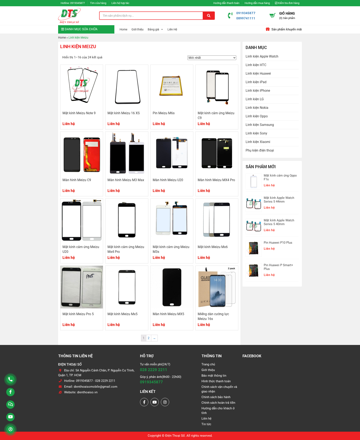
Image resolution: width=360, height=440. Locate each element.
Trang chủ (208, 364)
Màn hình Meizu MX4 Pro (216, 180)
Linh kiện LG (255, 99)
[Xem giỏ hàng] (272, 15)
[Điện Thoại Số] (69, 15)
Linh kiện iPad (256, 82)
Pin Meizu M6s (164, 113)
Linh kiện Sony (256, 133)
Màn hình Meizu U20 (168, 180)
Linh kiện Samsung (260, 125)
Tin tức (206, 424)
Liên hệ (206, 418)
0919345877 (77, 3)
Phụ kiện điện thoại (260, 150)
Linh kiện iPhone (258, 91)
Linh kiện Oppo (257, 116)
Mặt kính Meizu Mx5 (123, 314)
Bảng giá (153, 29)
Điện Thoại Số (175, 435)
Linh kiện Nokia (257, 108)
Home (123, 29)
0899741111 (245, 18)
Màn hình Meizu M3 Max (126, 180)
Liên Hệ (172, 29)
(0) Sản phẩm (287, 18)
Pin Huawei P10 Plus (278, 242)
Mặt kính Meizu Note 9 (79, 113)
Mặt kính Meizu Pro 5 (78, 314)
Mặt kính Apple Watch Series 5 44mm (279, 199)
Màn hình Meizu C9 (76, 180)
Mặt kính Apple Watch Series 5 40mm (279, 222)
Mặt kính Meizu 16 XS (124, 113)
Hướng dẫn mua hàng (257, 3)
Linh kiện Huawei (258, 73)
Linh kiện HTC (256, 65)
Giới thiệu (137, 29)
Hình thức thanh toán (216, 381)
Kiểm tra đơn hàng (288, 3)
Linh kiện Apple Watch (262, 56)
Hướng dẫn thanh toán (226, 3)
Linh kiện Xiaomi (258, 142)
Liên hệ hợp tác (120, 3)
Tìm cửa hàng (98, 3)
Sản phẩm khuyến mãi (286, 29)
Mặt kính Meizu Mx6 (213, 247)
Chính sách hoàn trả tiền (218, 403)
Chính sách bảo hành (215, 397)
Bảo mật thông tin (213, 375)
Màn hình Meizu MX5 (168, 314)
